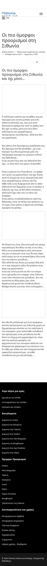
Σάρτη (4, 489)
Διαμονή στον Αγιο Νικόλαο (13, 448)
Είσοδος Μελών (8, 530)
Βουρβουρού (7, 498)
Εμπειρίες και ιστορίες (11, 407)
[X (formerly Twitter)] (37, 62)
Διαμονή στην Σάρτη (10, 452)
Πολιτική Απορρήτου (10, 525)
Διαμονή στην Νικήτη (11, 434)
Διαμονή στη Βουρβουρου (13, 443)
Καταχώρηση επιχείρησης (13, 521)
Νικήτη (5, 465)
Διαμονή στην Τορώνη (11, 429)
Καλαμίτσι (6, 480)
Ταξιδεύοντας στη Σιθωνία (13, 503)
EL (4, 18)
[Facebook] (31, 62)
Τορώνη (5, 475)
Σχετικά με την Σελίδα (11, 397)
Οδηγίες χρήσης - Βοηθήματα (14, 544)
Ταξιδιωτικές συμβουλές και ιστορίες (31, 52)
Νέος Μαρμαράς (9, 470)
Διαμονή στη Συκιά (10, 420)
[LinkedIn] (43, 62)
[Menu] (40, 14)
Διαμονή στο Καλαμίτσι (12, 424)
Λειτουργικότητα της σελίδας (14, 402)
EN (7, 18)
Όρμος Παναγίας (9, 494)
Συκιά (4, 484)
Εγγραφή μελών (8, 535)
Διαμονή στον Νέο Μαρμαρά (14, 438)
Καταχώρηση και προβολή (13, 516)
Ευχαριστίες (7, 539)
